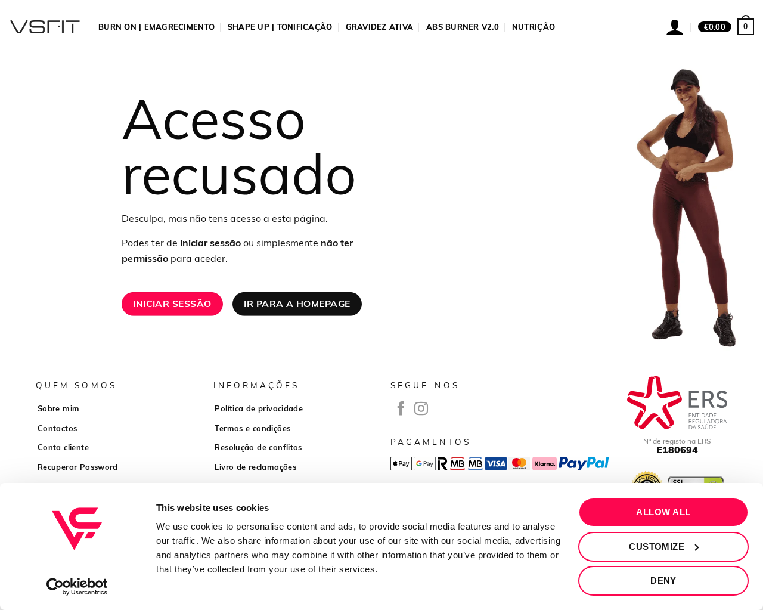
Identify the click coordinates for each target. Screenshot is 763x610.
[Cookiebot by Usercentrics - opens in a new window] (77, 587)
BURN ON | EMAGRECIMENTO (156, 27)
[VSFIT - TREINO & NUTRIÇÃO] (44, 27)
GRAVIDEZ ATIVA (380, 27)
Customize (656, 546)
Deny (663, 580)
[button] (726, 27)
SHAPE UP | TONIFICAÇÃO (280, 27)
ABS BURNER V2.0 (462, 27)
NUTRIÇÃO (533, 27)
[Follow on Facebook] (401, 409)
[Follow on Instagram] (421, 409)
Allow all (663, 512)
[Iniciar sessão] (674, 27)
